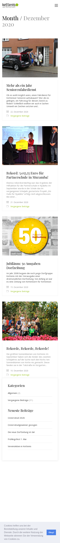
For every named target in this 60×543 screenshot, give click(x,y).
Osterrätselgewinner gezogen (22, 425)
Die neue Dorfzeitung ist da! (21, 432)
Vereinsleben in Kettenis (19, 446)
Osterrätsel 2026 (16, 417)
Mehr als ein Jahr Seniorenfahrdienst (21, 87)
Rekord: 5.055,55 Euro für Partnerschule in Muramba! (27, 175)
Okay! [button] (51, 532)
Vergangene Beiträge (19, 116)
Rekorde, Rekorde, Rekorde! (27, 348)
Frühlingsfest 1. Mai (17, 439)
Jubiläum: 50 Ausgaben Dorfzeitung (23, 265)
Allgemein (12, 393)
